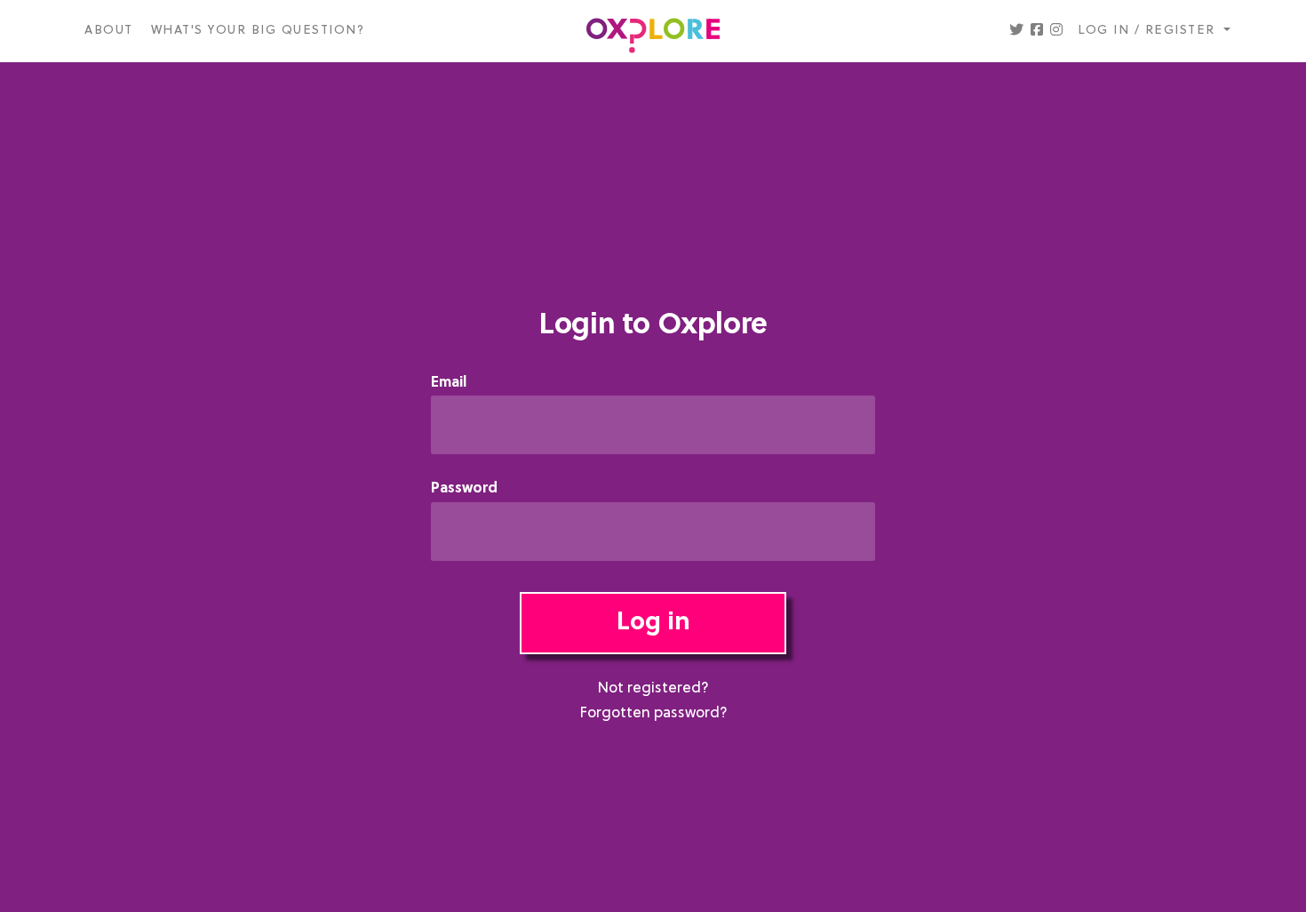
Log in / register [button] (1149, 30)
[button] (1016, 31)
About (108, 30)
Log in (653, 623)
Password (464, 489)
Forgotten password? (653, 714)
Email (448, 383)
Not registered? (653, 689)
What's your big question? (258, 30)
